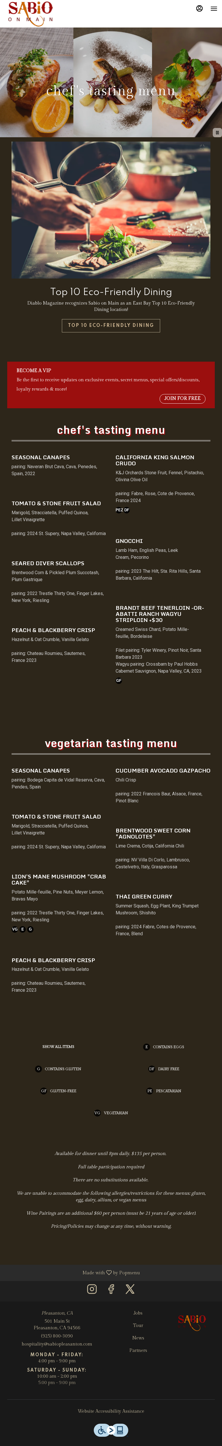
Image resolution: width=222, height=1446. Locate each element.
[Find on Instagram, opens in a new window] (92, 1291)
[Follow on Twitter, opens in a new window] (130, 1291)
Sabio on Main (192, 1323)
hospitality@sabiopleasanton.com (57, 1344)
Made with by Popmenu (72, 1273)
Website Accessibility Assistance (111, 1411)
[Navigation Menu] (214, 9)
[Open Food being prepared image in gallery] (203, 147)
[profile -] (199, 8)
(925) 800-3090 (57, 1336)
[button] (59, 466)
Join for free (182, 398)
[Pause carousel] (217, 132)
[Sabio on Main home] (31, 14)
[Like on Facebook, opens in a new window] (111, 1291)
